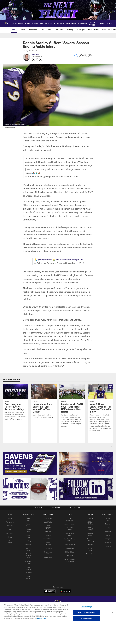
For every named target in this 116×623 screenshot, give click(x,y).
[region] (58, 612)
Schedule (90, 518)
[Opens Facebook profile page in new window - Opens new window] (33, 59)
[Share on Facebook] (76, 57)
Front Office (9, 533)
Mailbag (28, 541)
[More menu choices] (78, 24)
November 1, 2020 (68, 176)
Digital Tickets (69, 552)
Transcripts (28, 573)
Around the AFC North (28, 556)
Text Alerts (69, 555)
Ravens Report (48, 539)
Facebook (108, 531)
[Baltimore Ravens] (58, 602)
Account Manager (69, 524)
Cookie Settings (86, 607)
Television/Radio (48, 557)
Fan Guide (90, 544)
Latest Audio (48, 522)
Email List (108, 524)
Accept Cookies (86, 618)
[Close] (112, 612)
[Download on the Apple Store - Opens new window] (49, 591)
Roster (10, 518)
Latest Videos (48, 518)
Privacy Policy (42, 618)
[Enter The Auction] (30, 489)
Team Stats (9, 526)
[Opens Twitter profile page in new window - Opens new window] (37, 59)
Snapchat (108, 542)
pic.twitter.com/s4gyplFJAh (69, 259)
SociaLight (28, 544)
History (10, 537)
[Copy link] (90, 55)
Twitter (108, 535)
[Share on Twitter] (81, 57)
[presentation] (112, 446)
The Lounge (48, 548)
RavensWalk (90, 554)
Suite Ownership (70, 544)
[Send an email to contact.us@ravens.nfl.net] (40, 59)
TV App (108, 527)
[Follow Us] (86, 489)
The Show (48, 535)
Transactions (10, 522)
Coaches (9, 529)
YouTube (108, 546)
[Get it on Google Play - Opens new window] (65, 592)
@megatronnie (45, 259)
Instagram (108, 539)
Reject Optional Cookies (86, 612)
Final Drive (48, 531)
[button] (55, 446)
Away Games (70, 548)
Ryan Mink (35, 54)
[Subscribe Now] (30, 463)
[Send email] (85, 57)
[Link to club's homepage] (6, 23)
